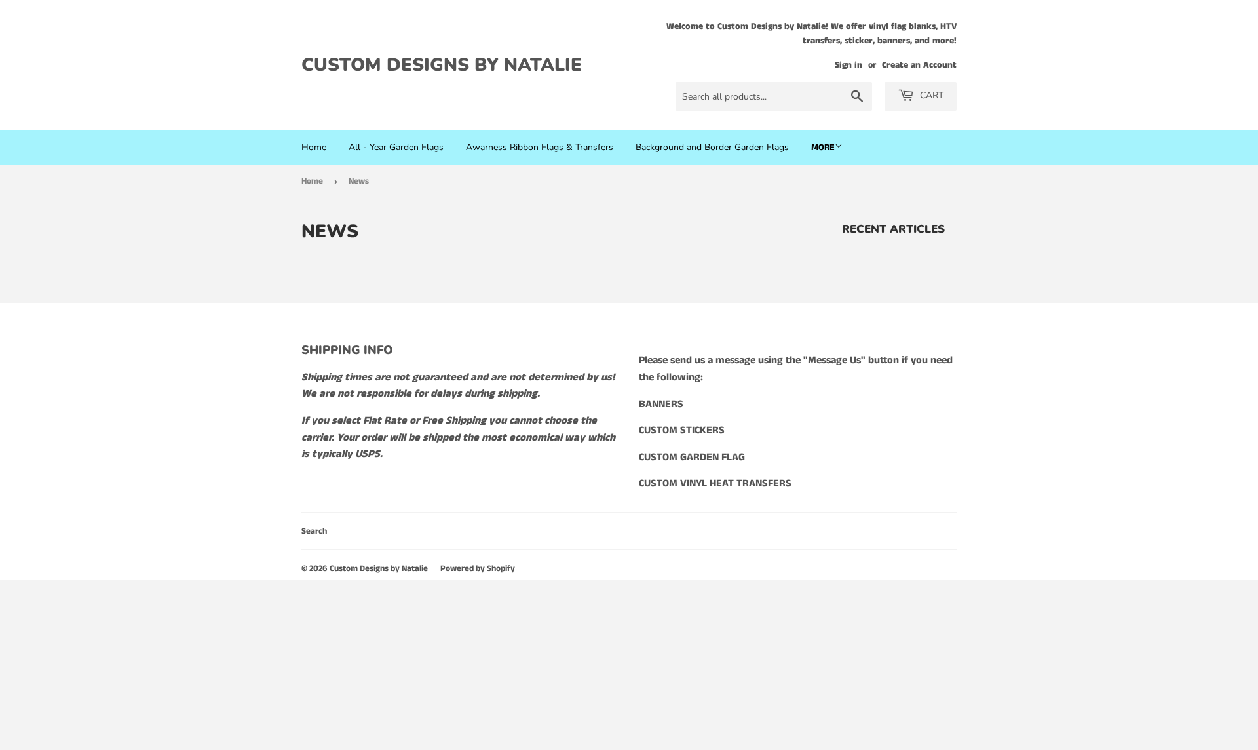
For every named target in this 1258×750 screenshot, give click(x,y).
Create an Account (919, 65)
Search (314, 531)
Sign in (848, 65)
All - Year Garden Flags (396, 147)
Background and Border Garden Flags (712, 147)
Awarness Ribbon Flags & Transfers (539, 147)
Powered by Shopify (477, 568)
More (823, 147)
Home (313, 147)
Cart (930, 95)
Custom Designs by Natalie (441, 64)
